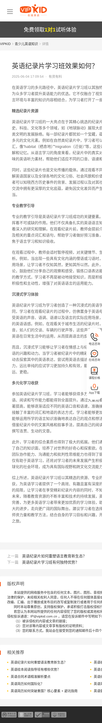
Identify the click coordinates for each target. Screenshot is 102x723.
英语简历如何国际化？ (27, 684)
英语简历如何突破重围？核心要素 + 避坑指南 (44, 691)
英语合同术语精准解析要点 (31, 676)
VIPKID (5, 44)
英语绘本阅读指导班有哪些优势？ (35, 669)
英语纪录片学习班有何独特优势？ (50, 562)
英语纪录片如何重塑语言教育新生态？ (54, 556)
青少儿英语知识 (26, 44)
